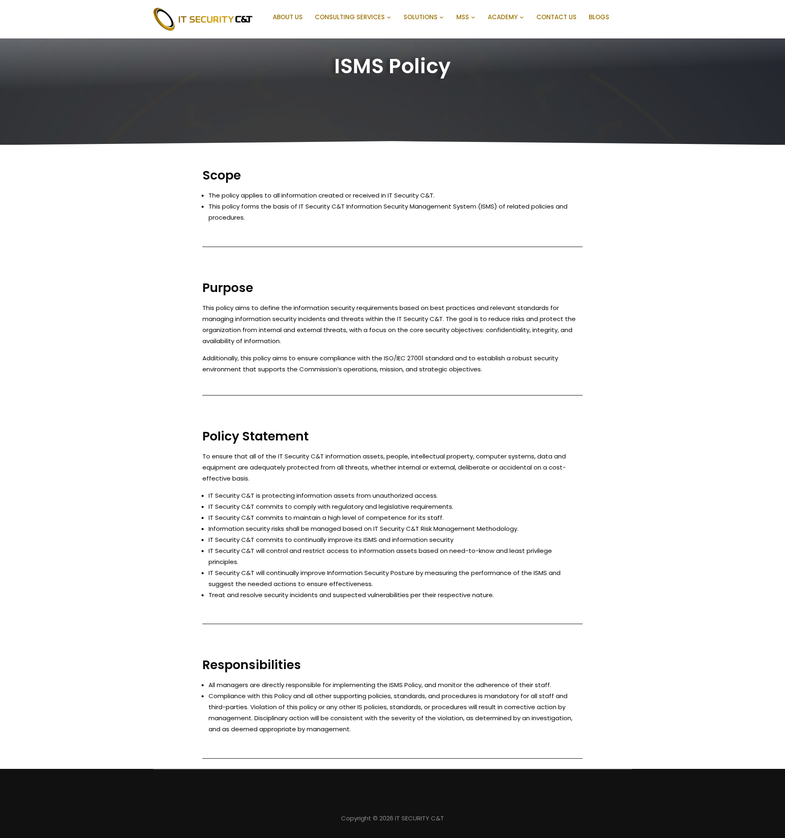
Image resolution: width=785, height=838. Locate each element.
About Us (288, 17)
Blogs (599, 17)
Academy (503, 17)
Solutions (420, 17)
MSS (462, 17)
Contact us (556, 17)
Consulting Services (350, 17)
